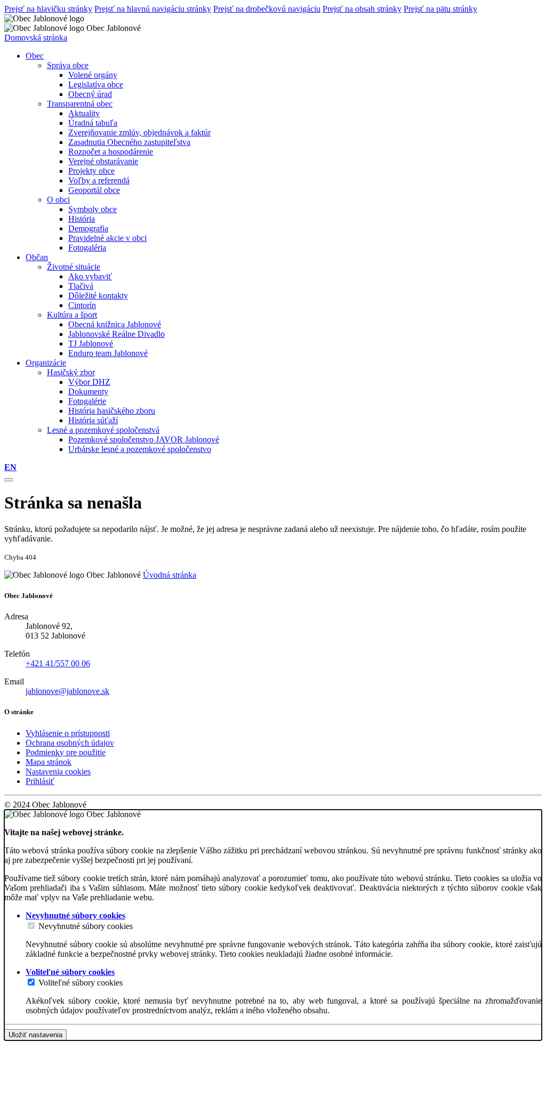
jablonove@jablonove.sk (67, 691)
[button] (10, 467)
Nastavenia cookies (58, 771)
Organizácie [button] (46, 362)
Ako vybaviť (90, 276)
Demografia (88, 228)
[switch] (31, 925)
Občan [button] (37, 257)
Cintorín (82, 305)
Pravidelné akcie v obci (107, 238)
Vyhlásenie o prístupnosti (68, 733)
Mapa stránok (48, 761)
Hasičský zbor (71, 372)
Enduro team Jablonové (108, 353)
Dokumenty (88, 391)
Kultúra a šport (72, 314)
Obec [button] (35, 55)
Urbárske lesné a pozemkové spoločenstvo (139, 449)
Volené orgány (92, 74)
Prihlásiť (40, 781)
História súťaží (93, 420)
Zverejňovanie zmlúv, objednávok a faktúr (139, 132)
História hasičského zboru (111, 410)
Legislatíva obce (95, 84)
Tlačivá (80, 285)
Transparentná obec (80, 103)
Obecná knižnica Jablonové (114, 324)
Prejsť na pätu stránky (440, 8)
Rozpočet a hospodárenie (110, 151)
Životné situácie (73, 266)
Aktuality (84, 113)
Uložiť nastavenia (35, 1035)
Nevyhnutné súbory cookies (85, 926)
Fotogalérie (87, 401)
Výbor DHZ (89, 381)
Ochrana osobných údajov (70, 742)
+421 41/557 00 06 (58, 663)
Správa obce (68, 65)
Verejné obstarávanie (103, 161)
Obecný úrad (90, 94)
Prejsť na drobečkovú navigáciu (266, 8)
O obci (58, 199)
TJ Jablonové (90, 343)
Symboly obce (92, 209)
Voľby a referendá (99, 180)
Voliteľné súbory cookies (80, 982)
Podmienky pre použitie (66, 752)
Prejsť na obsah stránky (362, 8)
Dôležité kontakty (98, 295)
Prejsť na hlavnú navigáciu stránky (152, 8)
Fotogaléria (87, 247)
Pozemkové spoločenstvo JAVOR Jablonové (143, 439)
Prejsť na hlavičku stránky (48, 8)
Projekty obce (91, 170)
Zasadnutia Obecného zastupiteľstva (129, 142)
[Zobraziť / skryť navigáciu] (8, 479)
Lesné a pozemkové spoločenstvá (103, 429)
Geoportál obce (94, 190)
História (81, 218)
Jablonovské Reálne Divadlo (116, 333)
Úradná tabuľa (92, 122)
